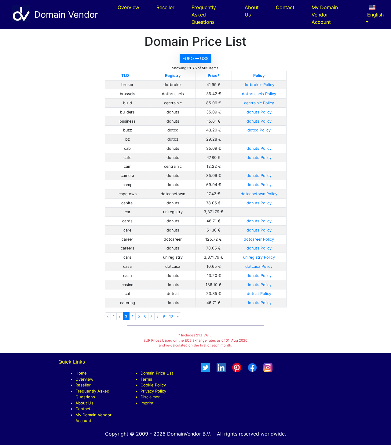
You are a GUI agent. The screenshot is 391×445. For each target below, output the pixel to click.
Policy (259, 75)
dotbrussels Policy (259, 94)
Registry (173, 75)
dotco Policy (259, 130)
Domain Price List (157, 373)
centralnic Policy (259, 103)
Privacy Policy (153, 391)
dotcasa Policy (258, 266)
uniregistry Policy (259, 257)
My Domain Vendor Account (325, 14)
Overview (128, 7)
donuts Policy (259, 112)
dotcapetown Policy (259, 194)
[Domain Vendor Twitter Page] (206, 367)
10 (171, 316)
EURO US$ (195, 58)
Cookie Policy (153, 384)
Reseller (165, 7)
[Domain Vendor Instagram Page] (268, 367)
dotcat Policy (259, 293)
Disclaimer (150, 396)
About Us (252, 11)
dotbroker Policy (258, 84)
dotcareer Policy (259, 239)
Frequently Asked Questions (204, 14)
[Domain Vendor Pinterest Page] (237, 367)
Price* (214, 75)
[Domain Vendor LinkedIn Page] (221, 367)
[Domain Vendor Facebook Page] (252, 367)
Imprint (147, 402)
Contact (285, 7)
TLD (125, 75)
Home (81, 373)
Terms (146, 379)
